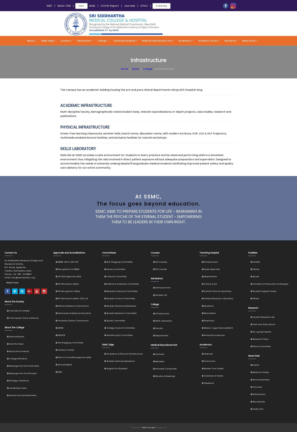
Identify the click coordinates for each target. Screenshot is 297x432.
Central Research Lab (263, 317)
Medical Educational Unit (157, 40)
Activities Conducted (166, 368)
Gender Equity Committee (119, 335)
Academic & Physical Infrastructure (124, 354)
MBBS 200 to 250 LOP (67, 262)
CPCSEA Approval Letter (69, 276)
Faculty (159, 328)
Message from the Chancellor (24, 366)
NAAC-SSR (64, 6)
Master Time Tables (213, 368)
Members (159, 361)
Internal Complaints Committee (122, 284)
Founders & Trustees (19, 310)
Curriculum (209, 361)
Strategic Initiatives (19, 380)
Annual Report (64, 364)
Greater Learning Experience (120, 361)
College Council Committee (120, 328)
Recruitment (258, 401)
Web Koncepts (149, 427)
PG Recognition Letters (68, 291)
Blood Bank (209, 313)
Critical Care (210, 284)
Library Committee (115, 269)
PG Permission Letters (68, 284)
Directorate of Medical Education (74, 313)
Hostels (256, 262)
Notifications (259, 394)
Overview (159, 354)
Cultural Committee (116, 276)
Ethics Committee (261, 346)
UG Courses (161, 262)
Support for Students (116, 368)
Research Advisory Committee (121, 291)
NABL (92, 6)
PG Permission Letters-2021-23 (72, 298)
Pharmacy (209, 320)
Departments (161, 335)
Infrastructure (162, 313)
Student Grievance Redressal (121, 306)
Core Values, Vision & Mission (24, 318)
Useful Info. (258, 409)
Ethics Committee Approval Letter (74, 357)
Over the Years (16, 344)
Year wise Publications (263, 324)
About (30, 40)
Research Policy (260, 339)
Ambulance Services (214, 335)
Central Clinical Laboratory (217, 291)
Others (255, 298)
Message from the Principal (23, 373)
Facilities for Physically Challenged (270, 284)
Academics (185, 40)
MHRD (60, 328)
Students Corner (208, 40)
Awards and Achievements (23, 395)
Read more (12, 282)
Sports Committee (115, 320)
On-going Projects (261, 332)
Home (124, 69)
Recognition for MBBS (68, 269)
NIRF (49, 6)
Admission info (163, 287)
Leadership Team (18, 388)
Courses (65, 40)
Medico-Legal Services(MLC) (218, 328)
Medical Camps (260, 372)
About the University (19, 351)
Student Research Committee (121, 313)
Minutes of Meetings (165, 376)
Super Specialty (211, 269)
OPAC (144, 6)
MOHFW (61, 335)
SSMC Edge (47, 40)
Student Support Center (264, 291)
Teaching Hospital (124, 40)
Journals (129, 6)
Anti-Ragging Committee (119, 262)
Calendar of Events (213, 376)
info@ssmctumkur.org (23, 277)
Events (255, 365)
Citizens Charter (65, 350)
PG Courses (161, 269)
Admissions (84, 40)
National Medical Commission (73, 306)
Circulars (257, 387)
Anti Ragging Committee (70, 342)
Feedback (208, 383)
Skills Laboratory (163, 321)
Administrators (16, 336)
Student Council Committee (120, 298)
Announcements (260, 379)
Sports (255, 276)
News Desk (248, 40)
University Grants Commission (73, 320)
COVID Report (110, 6)
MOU (59, 372)
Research (230, 40)
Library (255, 269)
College (102, 40)
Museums (208, 306)
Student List (161, 295)
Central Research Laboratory (218, 298)
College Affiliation (18, 358)
